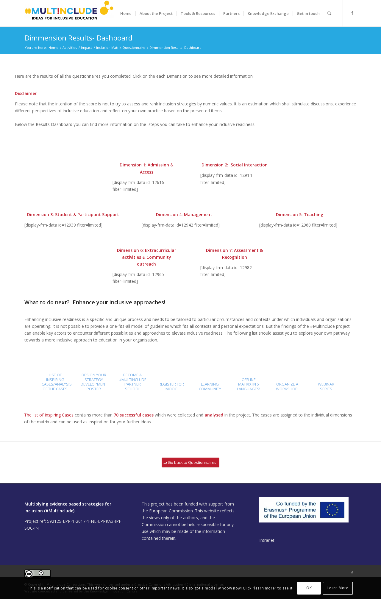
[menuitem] (125, 13)
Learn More (338, 587)
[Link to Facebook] (352, 13)
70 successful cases (134, 415)
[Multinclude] (69, 13)
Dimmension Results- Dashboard (78, 38)
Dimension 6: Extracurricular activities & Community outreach (146, 257)
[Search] (329, 13)
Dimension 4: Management (184, 214)
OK (309, 587)
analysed (213, 415)
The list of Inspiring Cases (49, 415)
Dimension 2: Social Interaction (235, 165)
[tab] (55, 384)
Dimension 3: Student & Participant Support (73, 214)
